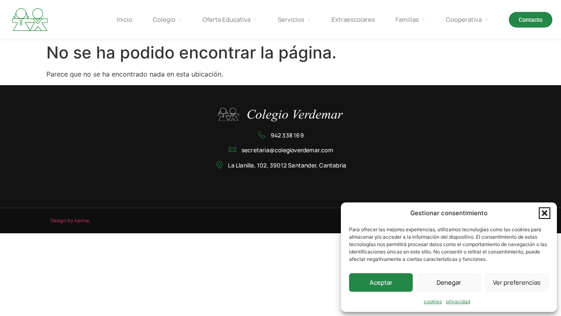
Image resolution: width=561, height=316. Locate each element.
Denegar (449, 282)
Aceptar (381, 282)
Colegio (164, 19)
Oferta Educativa (226, 19)
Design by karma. (70, 220)
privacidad (458, 301)
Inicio (124, 19)
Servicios (291, 19)
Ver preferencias (516, 282)
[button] (544, 213)
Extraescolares (353, 19)
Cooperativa (464, 19)
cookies (433, 301)
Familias (407, 19)
